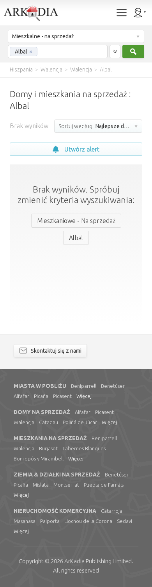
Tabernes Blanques (84, 448)
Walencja (24, 422)
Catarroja (111, 511)
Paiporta (50, 521)
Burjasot (48, 448)
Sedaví (124, 521)
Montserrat (66, 484)
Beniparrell (83, 386)
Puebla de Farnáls (104, 484)
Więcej (84, 396)
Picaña (41, 396)
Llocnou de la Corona (88, 521)
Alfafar (21, 396)
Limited (98, 561)
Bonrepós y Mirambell (39, 458)
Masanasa (24, 521)
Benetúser (113, 386)
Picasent (62, 396)
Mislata (41, 484)
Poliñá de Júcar (80, 422)
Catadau (48, 422)
